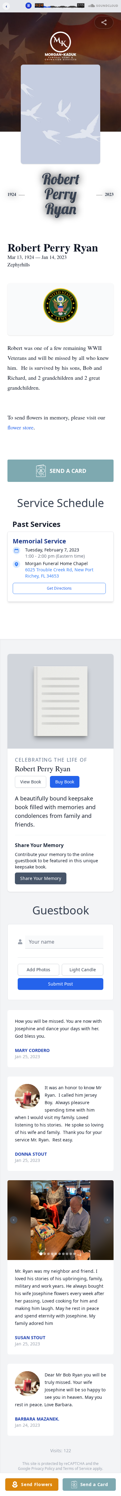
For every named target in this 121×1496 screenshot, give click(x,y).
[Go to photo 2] (44, 1254)
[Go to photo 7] (63, 1254)
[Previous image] (13, 1220)
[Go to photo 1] (41, 1253)
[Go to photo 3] (48, 1254)
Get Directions (59, 588)
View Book (30, 782)
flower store (20, 427)
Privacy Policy (43, 1468)
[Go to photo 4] (52, 1254)
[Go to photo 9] (70, 1254)
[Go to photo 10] (74, 1254)
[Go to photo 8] (67, 1254)
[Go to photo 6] (59, 1254)
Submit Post (60, 984)
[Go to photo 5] (56, 1254)
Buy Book (64, 782)
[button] (60, 1220)
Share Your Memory (40, 878)
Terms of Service (77, 1468)
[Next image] (107, 1220)
